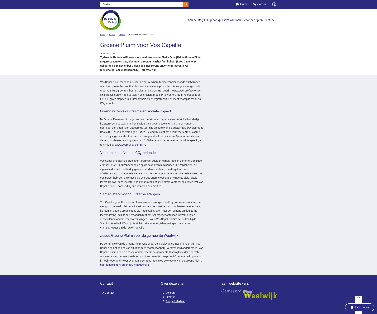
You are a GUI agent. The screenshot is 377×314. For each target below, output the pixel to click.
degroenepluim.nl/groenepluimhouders (123, 264)
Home (102, 34)
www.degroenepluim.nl (128, 144)
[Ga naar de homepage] (110, 20)
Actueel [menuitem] (271, 20)
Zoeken (185, 4)
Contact (109, 292)
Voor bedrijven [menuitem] (253, 20)
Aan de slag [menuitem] (195, 20)
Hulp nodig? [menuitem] (213, 20)
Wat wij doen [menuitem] (232, 20)
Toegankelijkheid (175, 301)
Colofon (170, 292)
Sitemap (170, 297)
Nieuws (122, 34)
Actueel (112, 34)
